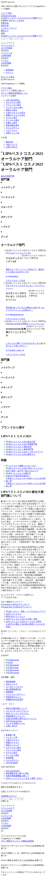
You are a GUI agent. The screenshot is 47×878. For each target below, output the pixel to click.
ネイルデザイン (12, 128)
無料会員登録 (28, 841)
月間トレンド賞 (12, 133)
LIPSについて (11, 144)
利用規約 (9, 692)
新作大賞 (5, 26)
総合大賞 (5, 176)
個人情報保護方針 (13, 689)
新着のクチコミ (12, 742)
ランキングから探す (14, 107)
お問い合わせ (11, 147)
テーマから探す (12, 120)
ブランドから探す (13, 105)
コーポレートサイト (14, 687)
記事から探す (11, 123)
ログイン (9, 72)
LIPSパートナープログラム (17, 713)
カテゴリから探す (13, 102)
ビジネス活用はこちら (15, 723)
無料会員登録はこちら (18, 93)
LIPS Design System (14, 721)
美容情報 (9, 758)
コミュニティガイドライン (17, 711)
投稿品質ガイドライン (15, 716)
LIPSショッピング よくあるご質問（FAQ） (24, 778)
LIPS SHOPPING (13, 100)
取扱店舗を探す (12, 125)
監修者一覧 (10, 735)
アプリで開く (7, 13)
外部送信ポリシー (13, 697)
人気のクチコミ (12, 740)
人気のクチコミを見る (15, 113)
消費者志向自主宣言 (14, 699)
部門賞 (11, 176)
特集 (3, 33)
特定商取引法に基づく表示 (17, 773)
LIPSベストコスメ (13, 614)
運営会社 (9, 142)
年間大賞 (5, 23)
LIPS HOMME (12, 763)
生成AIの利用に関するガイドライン (21, 719)
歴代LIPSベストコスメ (15, 616)
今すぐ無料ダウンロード (11, 841)
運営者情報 (10, 682)
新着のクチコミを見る (15, 115)
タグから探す (11, 118)
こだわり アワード (9, 28)
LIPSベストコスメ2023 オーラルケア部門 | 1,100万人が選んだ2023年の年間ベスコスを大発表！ (25, 624)
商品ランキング (12, 745)
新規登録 (9, 70)
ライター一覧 (11, 737)
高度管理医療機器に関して (17, 776)
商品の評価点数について (16, 708)
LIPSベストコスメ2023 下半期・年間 (21, 619)
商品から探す (11, 110)
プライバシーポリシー (15, 694)
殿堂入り (5, 31)
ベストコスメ (11, 130)
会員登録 (5, 796)
